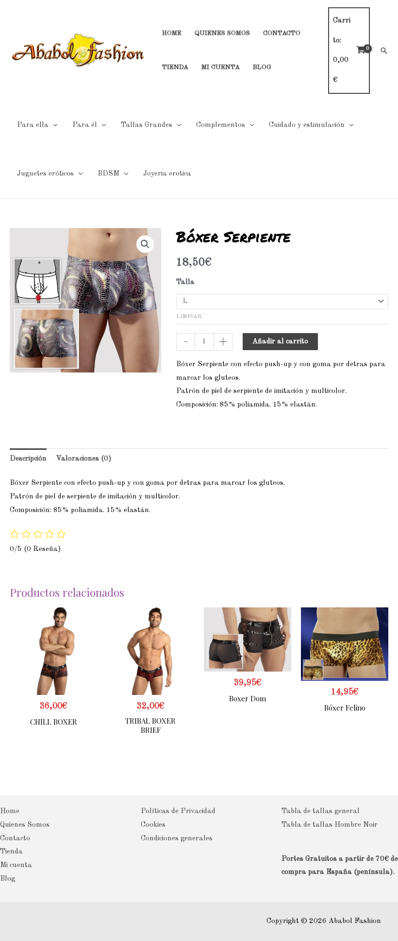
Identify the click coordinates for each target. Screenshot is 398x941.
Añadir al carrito (280, 341)
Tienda (11, 851)
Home (9, 811)
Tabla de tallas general (321, 811)
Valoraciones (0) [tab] (84, 458)
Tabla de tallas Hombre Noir (330, 825)
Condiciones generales (177, 838)
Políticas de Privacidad (178, 811)
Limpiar (188, 317)
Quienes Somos (25, 825)
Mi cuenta (16, 865)
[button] (384, 50)
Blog (7, 879)
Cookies (153, 825)
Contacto (15, 838)
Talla (185, 282)
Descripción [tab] (28, 458)
